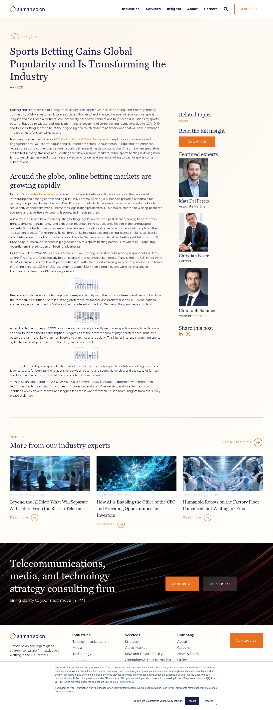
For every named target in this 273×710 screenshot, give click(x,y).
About (192, 9)
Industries (130, 9)
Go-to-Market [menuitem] (136, 648)
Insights (174, 9)
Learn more (220, 584)
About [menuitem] (182, 642)
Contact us (249, 9)
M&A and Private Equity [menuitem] (144, 654)
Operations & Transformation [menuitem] (148, 660)
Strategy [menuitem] (132, 642)
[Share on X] (188, 334)
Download (197, 142)
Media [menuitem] (77, 648)
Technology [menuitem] (82, 654)
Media (183, 121)
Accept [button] (192, 700)
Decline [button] (209, 700)
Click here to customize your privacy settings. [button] (158, 700)
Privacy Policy (126, 681)
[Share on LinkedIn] (181, 334)
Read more (19, 517)
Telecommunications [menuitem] (89, 642)
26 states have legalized (42, 194)
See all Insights (237, 442)
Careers (210, 9)
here (30, 395)
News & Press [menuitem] (187, 654)
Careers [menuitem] (183, 648)
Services (153, 9)
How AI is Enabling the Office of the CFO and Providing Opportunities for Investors (136, 508)
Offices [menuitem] (182, 660)
